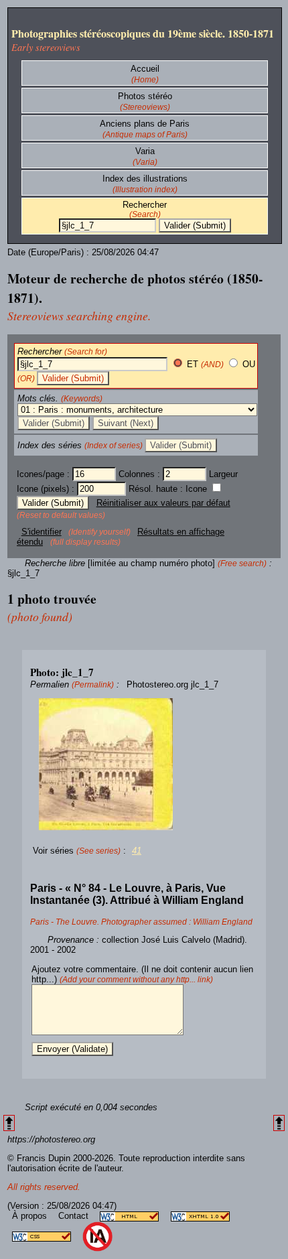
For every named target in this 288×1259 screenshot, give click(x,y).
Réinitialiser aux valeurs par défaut (163, 503)
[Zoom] (144, 764)
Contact (74, 1216)
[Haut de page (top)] (9, 1123)
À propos (31, 1216)
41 (136, 851)
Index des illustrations (145, 179)
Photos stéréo (145, 96)
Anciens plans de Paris (145, 124)
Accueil (145, 69)
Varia (145, 151)
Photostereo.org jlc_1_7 (172, 684)
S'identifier (41, 532)
